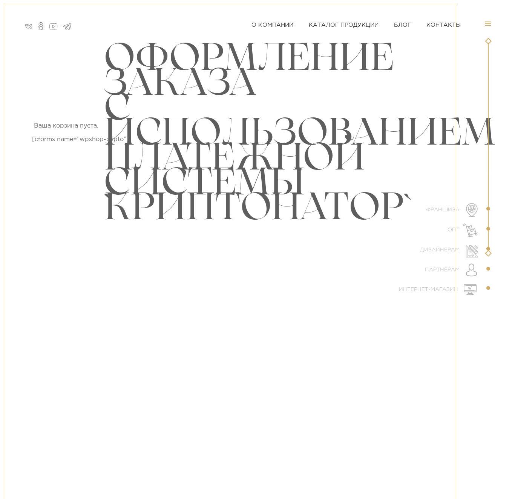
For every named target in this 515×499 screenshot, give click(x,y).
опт (454, 230)
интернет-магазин (429, 289)
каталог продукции (344, 25)
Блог (402, 25)
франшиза (443, 210)
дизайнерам (440, 250)
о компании (272, 25)
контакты (443, 25)
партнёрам (443, 270)
